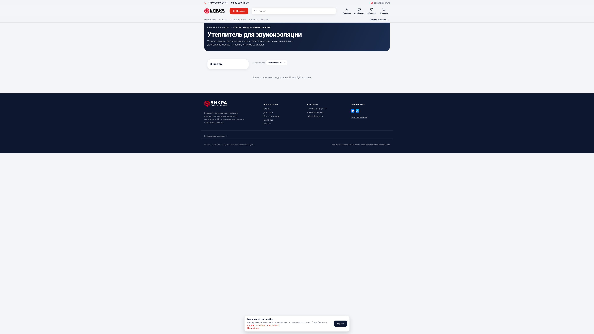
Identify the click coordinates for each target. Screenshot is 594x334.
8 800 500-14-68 (240, 3)
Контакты (253, 19)
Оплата (222, 19)
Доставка (268, 112)
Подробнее (253, 328)
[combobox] (296, 11)
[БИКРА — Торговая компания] (214, 11)
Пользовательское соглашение (375, 144)
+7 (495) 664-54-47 (317, 108)
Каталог (240, 11)
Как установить (359, 117)
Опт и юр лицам (238, 19)
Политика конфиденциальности (345, 144)
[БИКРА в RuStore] (352, 110)
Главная (212, 27)
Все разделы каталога (214, 136)
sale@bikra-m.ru (382, 3)
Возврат (265, 19)
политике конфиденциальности (263, 325)
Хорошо (340, 324)
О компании (210, 19)
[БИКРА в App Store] (357, 110)
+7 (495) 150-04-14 (218, 3)
